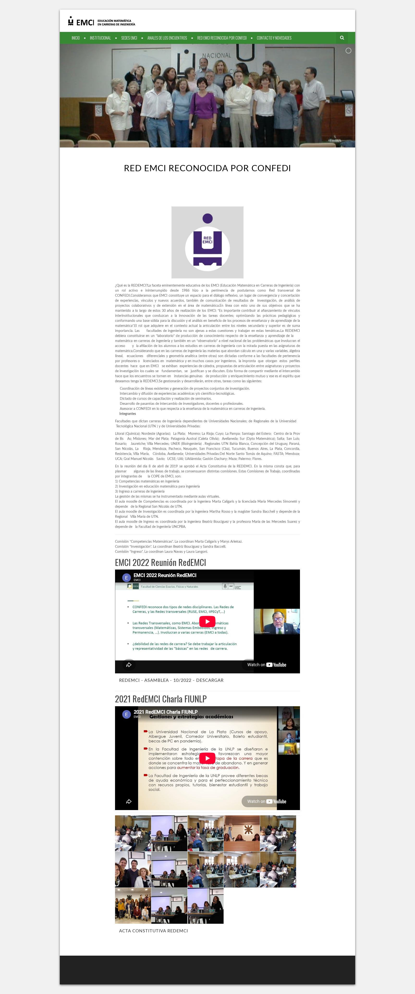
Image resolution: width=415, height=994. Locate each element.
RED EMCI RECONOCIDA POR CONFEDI (222, 38)
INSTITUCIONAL (100, 38)
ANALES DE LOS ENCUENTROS (167, 38)
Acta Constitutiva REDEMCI (153, 931)
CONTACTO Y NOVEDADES (274, 38)
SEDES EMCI (129, 38)
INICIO (76, 38)
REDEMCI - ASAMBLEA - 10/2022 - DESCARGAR (171, 680)
